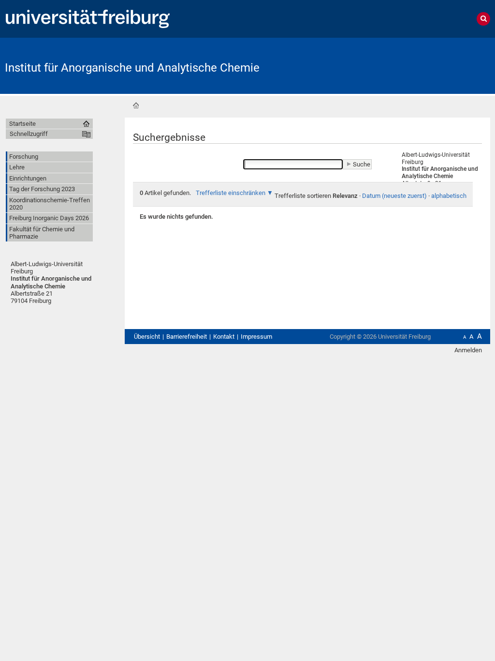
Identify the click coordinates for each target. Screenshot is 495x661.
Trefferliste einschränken (230, 192)
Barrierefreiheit (186, 336)
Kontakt (223, 336)
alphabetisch (448, 195)
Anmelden (468, 350)
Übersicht (147, 336)
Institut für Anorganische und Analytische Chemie (132, 68)
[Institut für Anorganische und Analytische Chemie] (442, 65)
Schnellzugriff (29, 133)
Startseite (136, 105)
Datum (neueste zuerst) (394, 195)
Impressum (256, 336)
